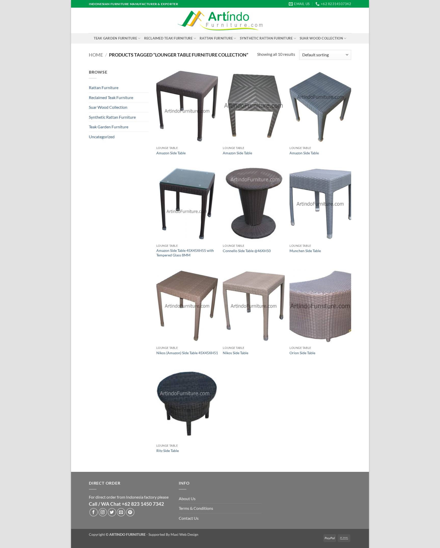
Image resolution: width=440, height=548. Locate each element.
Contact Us (189, 518)
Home (96, 55)
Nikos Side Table (235, 353)
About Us (187, 498)
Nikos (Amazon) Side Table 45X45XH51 (187, 353)
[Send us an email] (121, 512)
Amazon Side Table (171, 153)
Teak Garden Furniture (115, 38)
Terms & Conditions (196, 508)
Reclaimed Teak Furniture (168, 38)
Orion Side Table (302, 353)
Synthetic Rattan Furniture (266, 38)
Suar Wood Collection (321, 38)
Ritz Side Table (167, 450)
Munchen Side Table (305, 251)
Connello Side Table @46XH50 (247, 251)
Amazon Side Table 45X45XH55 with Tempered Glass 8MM (185, 252)
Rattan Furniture (216, 38)
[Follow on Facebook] (93, 512)
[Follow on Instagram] (103, 512)
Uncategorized (102, 136)
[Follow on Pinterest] (130, 512)
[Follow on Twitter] (112, 512)
